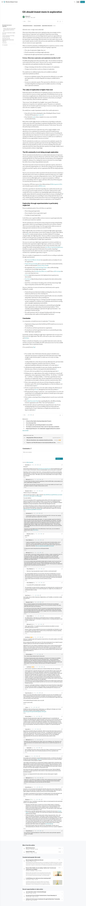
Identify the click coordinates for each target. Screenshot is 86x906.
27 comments (4, 44)
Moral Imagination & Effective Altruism (34, 860)
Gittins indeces (35, 529)
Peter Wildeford (29, 540)
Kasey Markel (28, 879)
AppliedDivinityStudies (57, 437)
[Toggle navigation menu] (2, 2)
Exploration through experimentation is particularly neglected (8, 40)
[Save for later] (58, 21)
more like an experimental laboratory (54, 247)
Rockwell (27, 870)
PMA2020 (39, 759)
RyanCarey (27, 595)
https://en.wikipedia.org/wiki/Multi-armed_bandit (32, 509)
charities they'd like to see (41, 271)
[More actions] (62, 21)
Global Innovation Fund (32, 401)
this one (36, 389)
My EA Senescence (30, 847)
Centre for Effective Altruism (34, 260)
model (33, 117)
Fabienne (59, 442)
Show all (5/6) (25, 430)
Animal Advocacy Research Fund (44, 468)
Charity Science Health (42, 265)
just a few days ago (49, 823)
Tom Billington (32, 870)
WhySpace (27, 799)
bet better (26, 338)
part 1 (38, 115)
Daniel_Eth (27, 729)
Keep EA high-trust (30, 851)
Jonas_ (26, 707)
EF (27, 234)
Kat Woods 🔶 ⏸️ (57, 440)
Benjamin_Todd (28, 490)
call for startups (57, 271)
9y (30, 464)
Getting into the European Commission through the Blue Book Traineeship (43, 899)
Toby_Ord (27, 861)
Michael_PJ (27, 16)
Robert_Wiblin (29, 615)
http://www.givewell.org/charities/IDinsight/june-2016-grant (34, 711)
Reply (24, 477)
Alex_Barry (27, 464)
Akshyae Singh (28, 896)
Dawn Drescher (28, 692)
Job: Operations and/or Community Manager (36, 891)
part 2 (41, 115)
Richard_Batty (29, 654)
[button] (24, 465)
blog (34, 347)
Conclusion (4, 42)
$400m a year (42, 186)
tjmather (27, 756)
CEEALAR (27, 893)
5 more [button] (54, 25)
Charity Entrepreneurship (31, 263)
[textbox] (43, 454)
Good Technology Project (41, 267)
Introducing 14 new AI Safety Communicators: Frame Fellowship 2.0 (41, 895)
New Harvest (28, 279)
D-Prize (27, 275)
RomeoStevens (28, 787)
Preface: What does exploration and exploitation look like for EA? (9, 30)
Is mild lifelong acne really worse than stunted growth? (38, 878)
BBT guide (28, 900)
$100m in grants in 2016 (56, 184)
